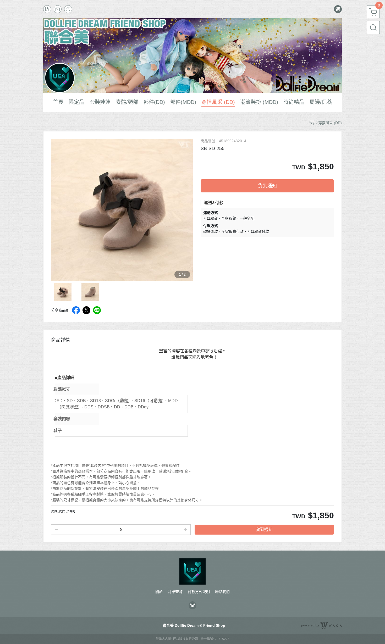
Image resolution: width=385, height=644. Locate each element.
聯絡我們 (222, 591)
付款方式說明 (199, 591)
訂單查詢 (175, 591)
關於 (159, 591)
